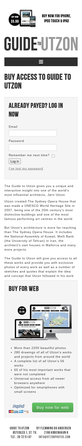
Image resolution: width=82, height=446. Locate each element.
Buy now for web (53, 407)
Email (13, 126)
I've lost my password (26, 168)
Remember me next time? (29, 155)
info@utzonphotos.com (54, 437)
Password (16, 141)
